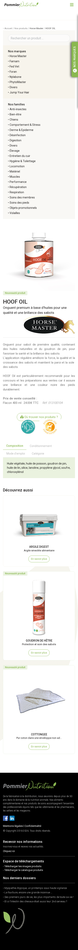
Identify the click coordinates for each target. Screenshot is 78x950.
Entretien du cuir (20, 156)
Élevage (15, 150)
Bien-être (15, 114)
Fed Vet (14, 66)
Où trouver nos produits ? (41, 417)
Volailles (15, 213)
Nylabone (15, 76)
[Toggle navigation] (72, 4)
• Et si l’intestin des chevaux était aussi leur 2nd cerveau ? (35, 901)
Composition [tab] (14, 445)
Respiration (17, 192)
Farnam (14, 61)
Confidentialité (33, 825)
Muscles (15, 176)
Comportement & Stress (25, 124)
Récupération (18, 187)
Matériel (15, 171)
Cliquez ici (9, 851)
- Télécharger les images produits (22, 866)
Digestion (15, 140)
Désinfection (18, 135)
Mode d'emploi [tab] (15, 453)
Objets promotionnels (23, 207)
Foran (13, 71)
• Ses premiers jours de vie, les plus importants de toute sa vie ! (38, 897)
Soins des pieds (19, 202)
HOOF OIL (50, 28)
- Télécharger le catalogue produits (23, 870)
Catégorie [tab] (38, 453)
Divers (13, 87)
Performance (18, 181)
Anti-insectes (18, 109)
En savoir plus (39, 558)
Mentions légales (13, 825)
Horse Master (36, 28)
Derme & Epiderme (21, 130)
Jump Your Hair (19, 92)
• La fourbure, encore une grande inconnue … (27, 892)
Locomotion (17, 166)
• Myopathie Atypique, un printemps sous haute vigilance (35, 888)
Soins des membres (22, 197)
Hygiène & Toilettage (23, 161)
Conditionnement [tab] (41, 446)
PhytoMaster (18, 82)
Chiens (14, 119)
